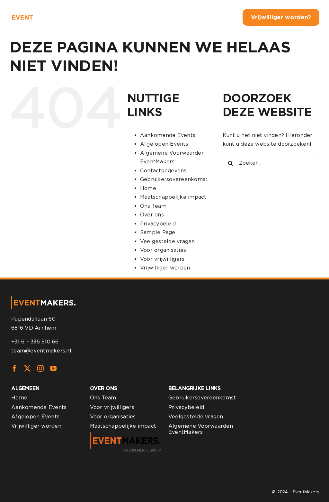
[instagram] (40, 368)
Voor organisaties (163, 250)
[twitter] (27, 368)
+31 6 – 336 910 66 (34, 342)
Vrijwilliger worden (165, 268)
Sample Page (157, 232)
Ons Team (153, 206)
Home (148, 188)
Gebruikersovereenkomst (174, 179)
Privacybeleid (158, 224)
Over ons (152, 215)
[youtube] (53, 368)
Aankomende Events (167, 135)
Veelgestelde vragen (167, 241)
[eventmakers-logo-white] (36, 14)
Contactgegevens (163, 171)
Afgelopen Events (164, 144)
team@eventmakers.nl (41, 351)
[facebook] (14, 368)
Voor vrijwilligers (162, 259)
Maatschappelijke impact (173, 197)
